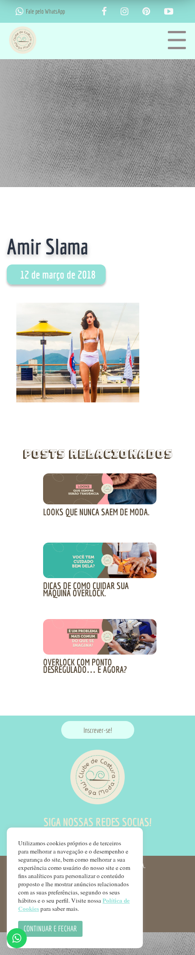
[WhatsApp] (19, 11)
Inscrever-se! (97, 730)
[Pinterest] (146, 12)
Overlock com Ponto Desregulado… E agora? (85, 666)
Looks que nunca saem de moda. (96, 512)
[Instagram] (124, 12)
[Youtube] (168, 12)
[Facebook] (104, 12)
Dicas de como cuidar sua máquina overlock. (86, 589)
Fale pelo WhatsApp (45, 11)
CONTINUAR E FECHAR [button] (50, 928)
